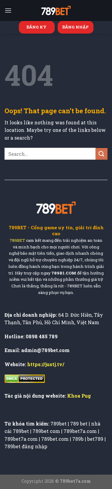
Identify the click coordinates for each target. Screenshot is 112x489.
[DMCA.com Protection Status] (24, 378)
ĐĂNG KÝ (37, 27)
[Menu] (8, 10)
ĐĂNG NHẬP (75, 27)
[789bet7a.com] (56, 10)
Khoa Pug (79, 396)
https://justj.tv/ (45, 364)
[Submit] (102, 154)
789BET (17, 240)
